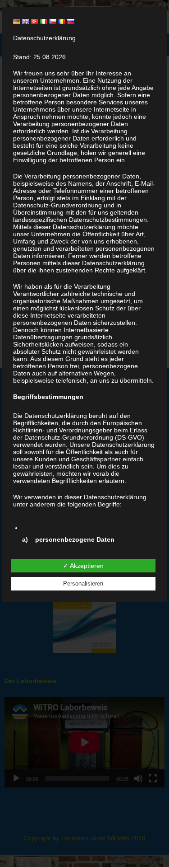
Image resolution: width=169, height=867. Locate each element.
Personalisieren (83, 583)
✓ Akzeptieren (83, 565)
